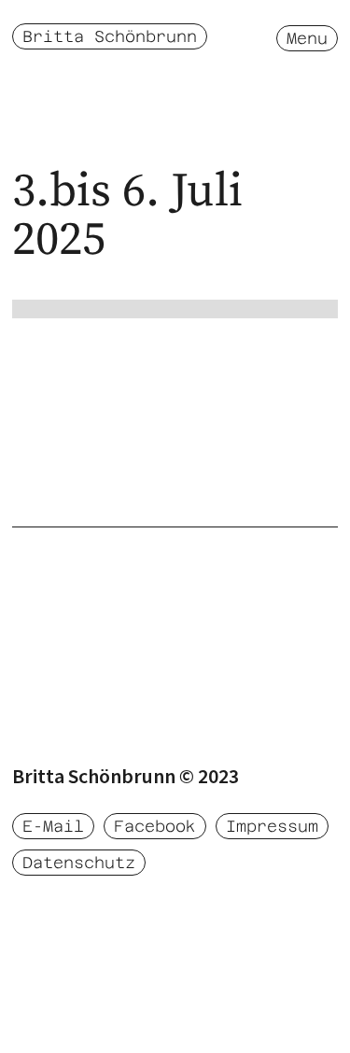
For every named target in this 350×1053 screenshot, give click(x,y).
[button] (307, 37)
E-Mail (53, 826)
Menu (307, 38)
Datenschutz (78, 862)
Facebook (155, 826)
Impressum (272, 826)
